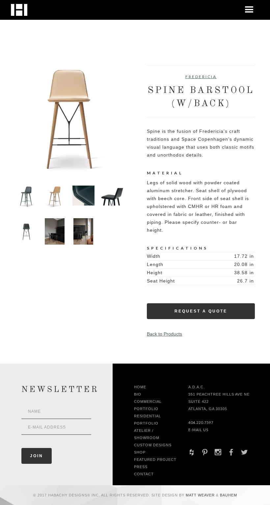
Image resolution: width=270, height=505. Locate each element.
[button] (249, 10)
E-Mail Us (198, 430)
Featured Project (155, 459)
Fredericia (201, 76)
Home (140, 387)
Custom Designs (153, 445)
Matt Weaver (201, 495)
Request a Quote (201, 311)
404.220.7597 (200, 422)
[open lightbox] (69, 120)
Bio (137, 394)
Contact (144, 474)
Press (141, 467)
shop (140, 452)
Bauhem (228, 495)
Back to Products (164, 334)
